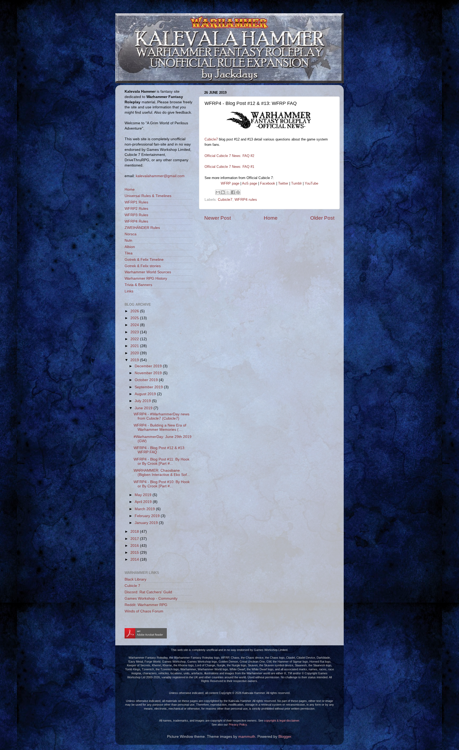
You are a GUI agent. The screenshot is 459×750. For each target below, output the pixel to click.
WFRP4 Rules (136, 221)
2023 (135, 332)
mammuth (246, 737)
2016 (135, 546)
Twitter (283, 183)
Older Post (322, 218)
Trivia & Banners (138, 285)
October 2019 (147, 380)
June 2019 (144, 408)
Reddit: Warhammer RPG (146, 605)
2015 (135, 553)
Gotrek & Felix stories (143, 266)
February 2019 (148, 516)
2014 (135, 559)
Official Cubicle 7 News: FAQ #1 (229, 167)
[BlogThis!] (223, 192)
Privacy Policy (238, 724)
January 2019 (147, 523)
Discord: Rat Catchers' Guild (148, 592)
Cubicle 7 (132, 586)
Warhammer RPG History (146, 278)
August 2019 (146, 394)
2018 (135, 532)
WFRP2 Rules (136, 209)
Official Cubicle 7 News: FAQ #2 (229, 156)
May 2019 (143, 495)
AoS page (249, 183)
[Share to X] (228, 192)
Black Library (135, 579)
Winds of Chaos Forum (144, 611)
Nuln (128, 240)
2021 (135, 346)
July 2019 (143, 401)
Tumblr (296, 183)
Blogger (284, 737)
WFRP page (230, 183)
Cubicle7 (211, 139)
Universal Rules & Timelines (148, 196)
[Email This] (217, 192)
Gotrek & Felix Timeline (144, 260)
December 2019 (149, 366)
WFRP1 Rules (136, 202)
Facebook (267, 183)
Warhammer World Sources (148, 272)
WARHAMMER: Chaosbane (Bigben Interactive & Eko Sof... (162, 472)
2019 (135, 360)
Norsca (131, 234)
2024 (135, 325)
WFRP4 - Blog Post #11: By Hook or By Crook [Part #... (161, 461)
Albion (130, 247)
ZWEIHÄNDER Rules (142, 228)
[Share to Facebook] (233, 192)
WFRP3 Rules (136, 215)
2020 (135, 353)
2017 (135, 539)
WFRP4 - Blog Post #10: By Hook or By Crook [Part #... (162, 484)
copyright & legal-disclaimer (281, 720)
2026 (135, 311)
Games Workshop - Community (151, 598)
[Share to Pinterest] (238, 192)
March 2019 (145, 509)
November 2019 (149, 373)
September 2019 (149, 387)
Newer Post (217, 218)
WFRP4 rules (246, 200)
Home (271, 218)
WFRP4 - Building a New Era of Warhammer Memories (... (160, 427)
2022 (135, 339)
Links (129, 291)
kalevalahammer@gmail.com (160, 176)
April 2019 (144, 502)
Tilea (129, 253)
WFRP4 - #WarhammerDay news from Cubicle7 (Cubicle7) (161, 416)
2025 (135, 318)
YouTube (311, 183)
